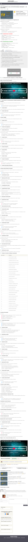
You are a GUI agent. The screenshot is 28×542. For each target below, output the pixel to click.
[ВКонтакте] (5, 514)
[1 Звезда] (7, 464)
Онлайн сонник (2, 5)
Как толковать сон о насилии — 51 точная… (15, 481)
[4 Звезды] (9, 464)
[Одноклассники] (6, 514)
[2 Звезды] (8, 464)
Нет (18, 458)
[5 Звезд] (10, 464)
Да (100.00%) (14, 458)
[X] (8, 514)
